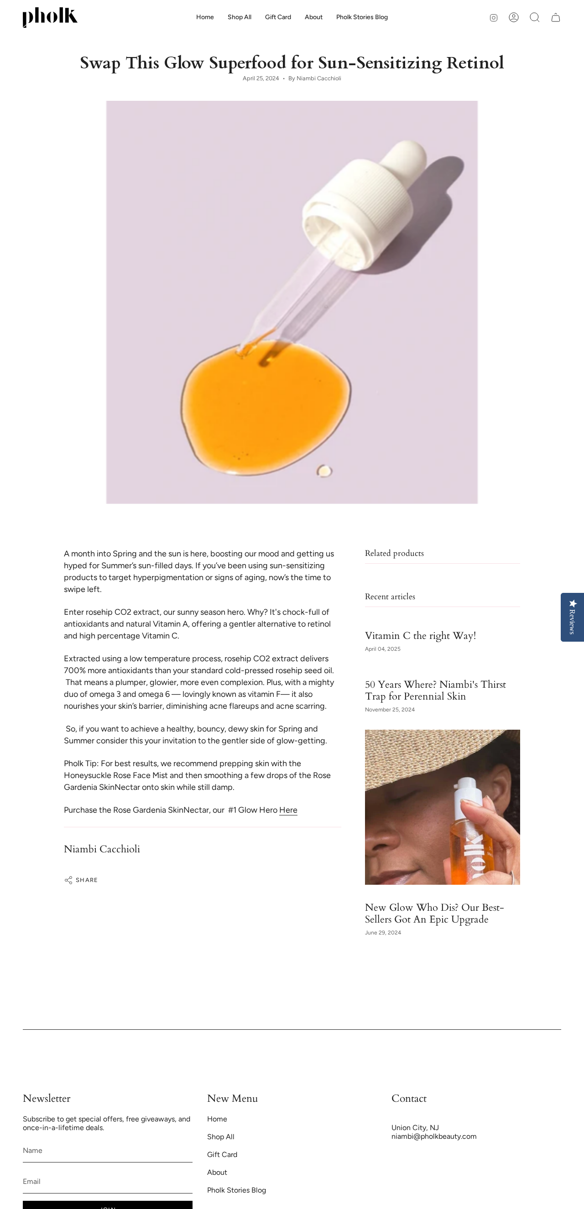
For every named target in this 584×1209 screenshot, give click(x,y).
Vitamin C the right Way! (420, 635)
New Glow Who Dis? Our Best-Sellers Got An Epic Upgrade (434, 913)
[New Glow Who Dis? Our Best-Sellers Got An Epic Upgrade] (442, 807)
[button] (313, 17)
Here (288, 810)
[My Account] (513, 17)
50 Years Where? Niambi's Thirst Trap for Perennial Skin (435, 690)
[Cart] (555, 17)
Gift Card (222, 1154)
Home (217, 1119)
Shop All (221, 1136)
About (217, 1172)
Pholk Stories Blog (236, 1190)
